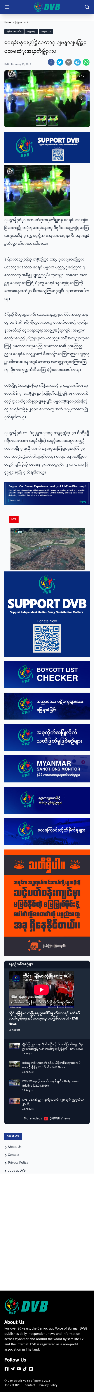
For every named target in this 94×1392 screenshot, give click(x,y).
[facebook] (51, 62)
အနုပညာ (46, 31)
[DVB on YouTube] (19, 1369)
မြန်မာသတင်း (23, 23)
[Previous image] (12, 98)
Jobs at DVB (12, 1385)
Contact (30, 1385)
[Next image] (81, 98)
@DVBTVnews (60, 1118)
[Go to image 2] (53, 120)
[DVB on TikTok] (25, 1369)
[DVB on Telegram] (12, 1369)
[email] (68, 62)
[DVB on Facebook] (6, 1369)
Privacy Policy (48, 1385)
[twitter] (59, 62)
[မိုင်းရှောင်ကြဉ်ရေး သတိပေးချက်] (47, 902)
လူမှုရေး (31, 31)
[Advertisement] (47, 1240)
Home (7, 23)
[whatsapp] (86, 62)
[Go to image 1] (41, 120)
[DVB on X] (31, 1369)
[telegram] (77, 62)
